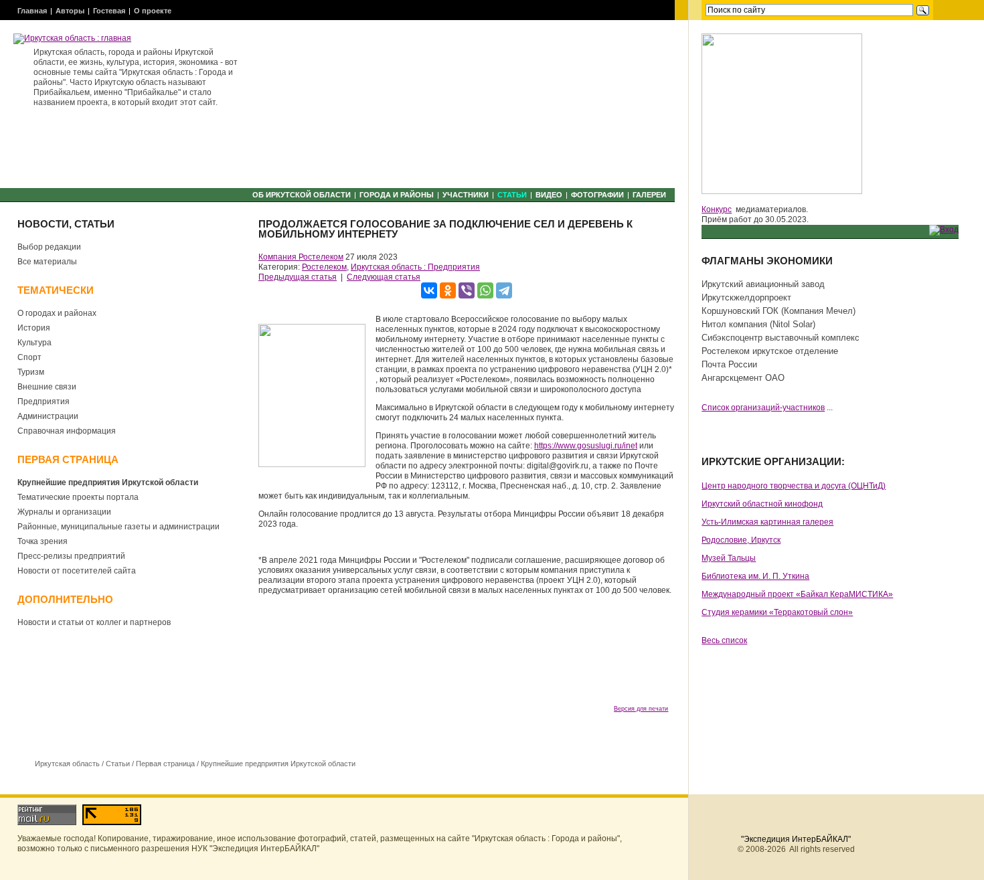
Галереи (649, 195)
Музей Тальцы (729, 558)
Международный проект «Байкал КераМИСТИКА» (797, 594)
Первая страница (165, 764)
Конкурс (717, 209)
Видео (549, 195)
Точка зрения (42, 541)
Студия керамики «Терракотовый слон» (777, 612)
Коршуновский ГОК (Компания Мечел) (778, 311)
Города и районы (396, 195)
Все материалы (47, 261)
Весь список (724, 640)
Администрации (47, 416)
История (33, 328)
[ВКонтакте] (429, 290)
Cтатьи (512, 195)
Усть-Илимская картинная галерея (767, 522)
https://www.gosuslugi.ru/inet (585, 445)
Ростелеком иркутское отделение (770, 351)
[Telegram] (504, 290)
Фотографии (597, 195)
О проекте (152, 11)
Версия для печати (641, 708)
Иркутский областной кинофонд (762, 504)
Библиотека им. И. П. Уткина (755, 576)
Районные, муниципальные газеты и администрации (118, 526)
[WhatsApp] (485, 290)
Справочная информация (66, 431)
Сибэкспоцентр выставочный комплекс (780, 338)
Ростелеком (324, 267)
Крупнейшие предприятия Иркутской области (107, 482)
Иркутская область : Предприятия (415, 267)
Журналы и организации (64, 512)
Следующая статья (383, 277)
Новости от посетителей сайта (76, 571)
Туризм (30, 372)
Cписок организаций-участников (763, 407)
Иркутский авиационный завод (763, 284)
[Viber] (467, 290)
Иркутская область (67, 764)
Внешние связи (46, 386)
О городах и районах (56, 313)
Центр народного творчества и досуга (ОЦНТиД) (794, 486)
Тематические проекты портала (78, 497)
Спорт (29, 357)
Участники (465, 195)
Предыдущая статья (297, 277)
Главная (32, 11)
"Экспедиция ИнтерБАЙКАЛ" (796, 839)
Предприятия (43, 401)
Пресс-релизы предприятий (71, 556)
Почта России (729, 364)
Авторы (70, 11)
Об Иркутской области (301, 195)
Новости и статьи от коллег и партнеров (94, 622)
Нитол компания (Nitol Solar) (758, 324)
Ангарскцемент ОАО (743, 378)
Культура (34, 342)
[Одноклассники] (448, 290)
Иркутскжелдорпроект (746, 297)
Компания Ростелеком (300, 257)
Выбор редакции (49, 247)
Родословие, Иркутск (741, 540)
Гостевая (109, 11)
